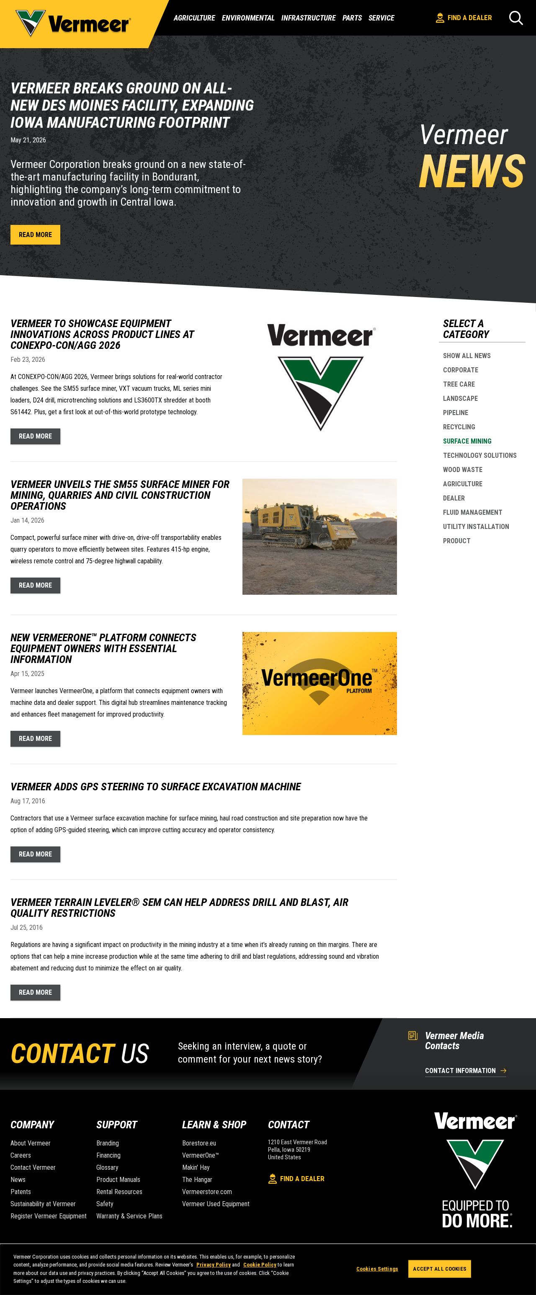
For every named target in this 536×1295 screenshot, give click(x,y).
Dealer (454, 498)
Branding (107, 1143)
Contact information (460, 1071)
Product (457, 541)
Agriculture (194, 17)
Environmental (248, 17)
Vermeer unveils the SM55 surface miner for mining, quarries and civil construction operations (119, 495)
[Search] (516, 17)
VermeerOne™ (200, 1155)
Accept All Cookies (439, 1269)
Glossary (107, 1167)
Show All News (467, 356)
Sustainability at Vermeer (43, 1204)
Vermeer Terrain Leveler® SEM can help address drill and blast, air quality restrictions (179, 907)
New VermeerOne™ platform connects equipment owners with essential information (103, 648)
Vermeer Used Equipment (216, 1204)
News (18, 1180)
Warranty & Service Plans (129, 1216)
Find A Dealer (470, 17)
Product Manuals (118, 1180)
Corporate (460, 370)
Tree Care (459, 384)
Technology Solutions (480, 455)
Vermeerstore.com (207, 1192)
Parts (352, 18)
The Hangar (197, 1180)
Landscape (460, 398)
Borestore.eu (199, 1143)
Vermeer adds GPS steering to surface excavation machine (155, 786)
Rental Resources (119, 1192)
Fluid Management (472, 512)
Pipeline (455, 413)
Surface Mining (467, 441)
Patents (20, 1192)
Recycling (459, 427)
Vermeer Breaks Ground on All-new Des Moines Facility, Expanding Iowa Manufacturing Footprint (132, 105)
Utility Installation (476, 527)
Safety (104, 1204)
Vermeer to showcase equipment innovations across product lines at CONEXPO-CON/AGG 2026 (102, 334)
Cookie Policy (259, 1264)
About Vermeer (30, 1143)
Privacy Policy (213, 1264)
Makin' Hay (196, 1167)
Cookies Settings (377, 1269)
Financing (108, 1155)
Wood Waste (462, 470)
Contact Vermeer (33, 1167)
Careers (20, 1155)
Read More (35, 235)
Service (381, 18)
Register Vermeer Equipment (48, 1216)
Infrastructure (308, 17)
